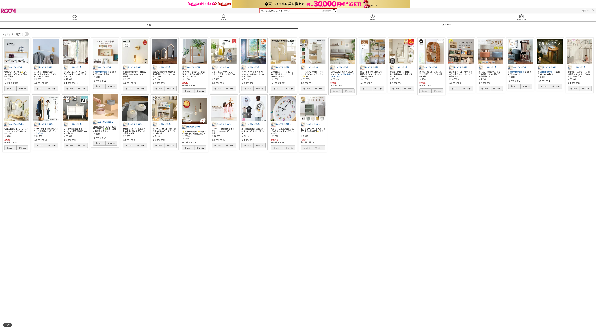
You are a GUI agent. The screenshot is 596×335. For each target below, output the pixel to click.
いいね (23, 88)
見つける (223, 17)
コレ (10, 88)
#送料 (40, 133)
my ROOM (521, 17)
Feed (74, 17)
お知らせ (372, 17)
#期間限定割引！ (102, 72)
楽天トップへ (588, 10)
